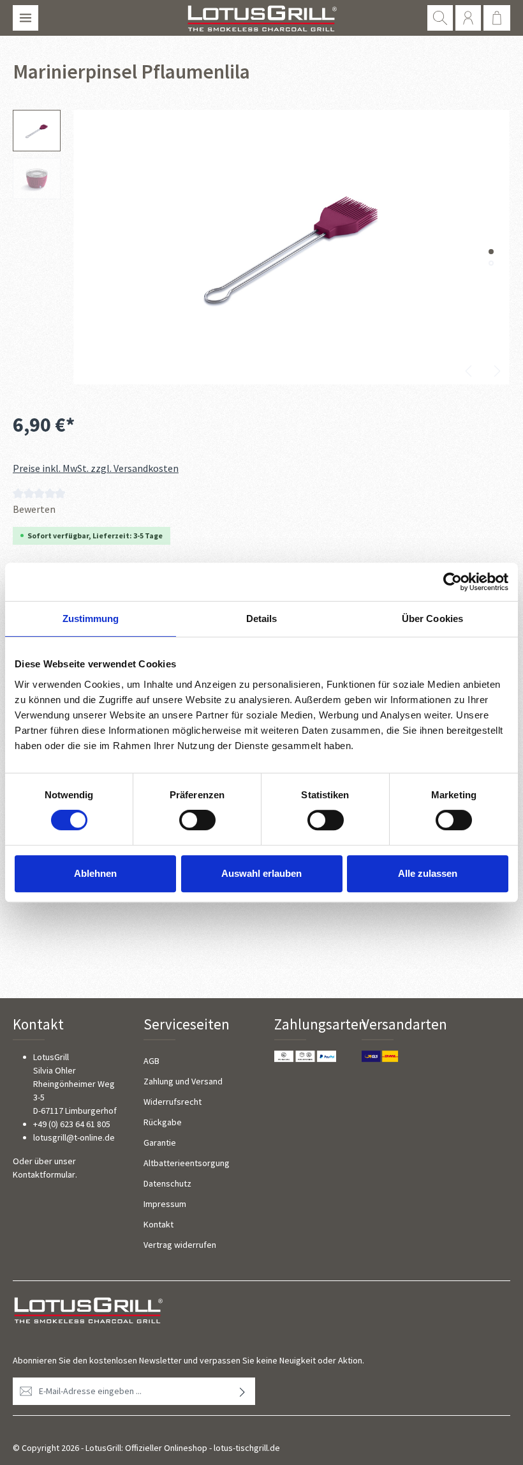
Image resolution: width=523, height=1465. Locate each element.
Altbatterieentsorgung (187, 1163)
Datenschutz (167, 1183)
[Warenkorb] (496, 18)
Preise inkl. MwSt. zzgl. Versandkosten (96, 468)
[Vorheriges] (469, 371)
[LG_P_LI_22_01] (291, 247)
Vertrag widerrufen (180, 1244)
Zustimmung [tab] (91, 618)
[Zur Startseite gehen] (261, 17)
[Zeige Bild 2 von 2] (491, 263)
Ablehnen (95, 873)
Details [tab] (261, 618)
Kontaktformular (44, 1174)
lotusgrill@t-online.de (74, 1137)
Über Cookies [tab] (432, 618)
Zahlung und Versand (183, 1081)
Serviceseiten (187, 1024)
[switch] (197, 820)
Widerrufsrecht (173, 1101)
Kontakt (158, 1224)
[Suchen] (440, 18)
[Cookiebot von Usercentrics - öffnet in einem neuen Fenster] (452, 581)
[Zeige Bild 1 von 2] (491, 251)
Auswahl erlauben (261, 873)
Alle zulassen (427, 873)
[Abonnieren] (242, 1391)
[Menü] (25, 18)
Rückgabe (163, 1122)
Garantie (160, 1142)
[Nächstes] (496, 371)
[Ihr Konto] (468, 18)
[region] (261, 247)
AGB (151, 1060)
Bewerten (34, 509)
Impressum (165, 1204)
